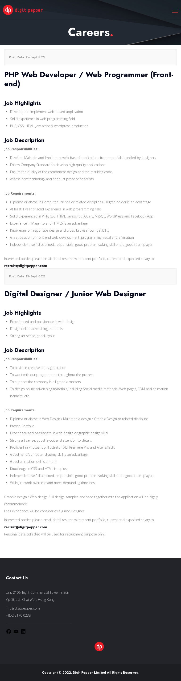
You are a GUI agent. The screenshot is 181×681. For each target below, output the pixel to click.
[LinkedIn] (23, 631)
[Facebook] (9, 631)
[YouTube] (16, 631)
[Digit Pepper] (23, 9)
